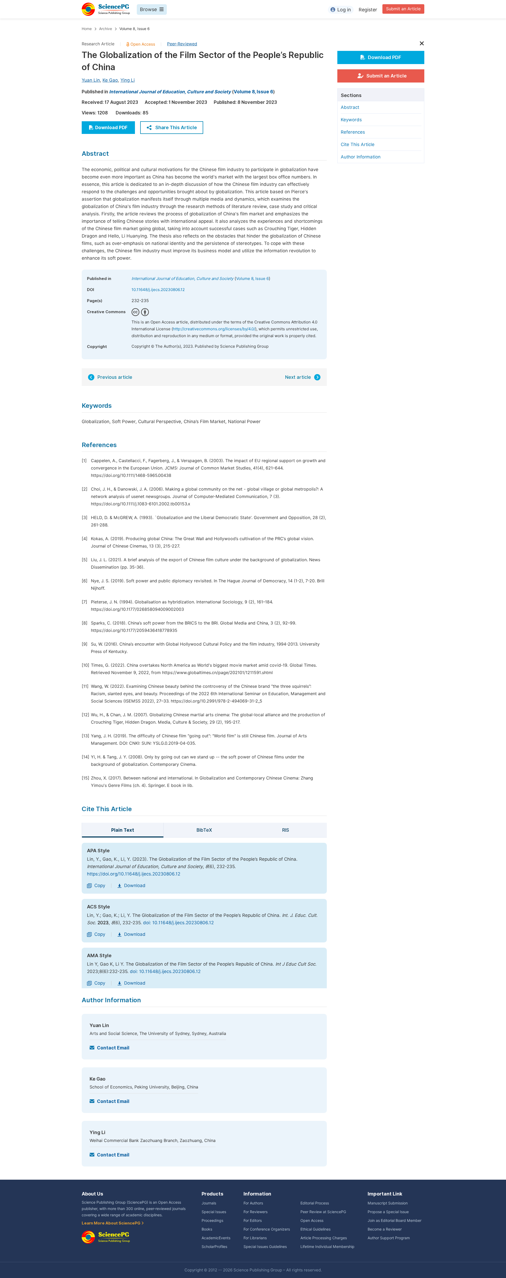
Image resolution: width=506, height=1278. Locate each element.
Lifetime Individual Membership (327, 1247)
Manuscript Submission (388, 1203)
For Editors (253, 1220)
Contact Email (113, 1048)
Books (207, 1229)
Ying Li (127, 80)
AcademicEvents (216, 1238)
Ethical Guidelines (315, 1229)
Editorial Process (314, 1203)
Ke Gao (110, 80)
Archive (105, 29)
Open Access (311, 1220)
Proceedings (212, 1220)
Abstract (350, 107)
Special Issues (214, 1212)
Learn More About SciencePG (111, 1223)
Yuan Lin (91, 80)
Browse (148, 9)
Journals (209, 1203)
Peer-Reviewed (182, 43)
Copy (99, 885)
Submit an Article (403, 8)
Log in (344, 9)
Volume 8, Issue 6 (134, 29)
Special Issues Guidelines (265, 1247)
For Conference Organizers (267, 1229)
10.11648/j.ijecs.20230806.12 (158, 289)
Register (368, 9)
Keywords (351, 119)
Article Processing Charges (323, 1238)
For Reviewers (255, 1212)
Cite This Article (357, 144)
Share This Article (176, 127)
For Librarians (255, 1238)
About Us (92, 1194)
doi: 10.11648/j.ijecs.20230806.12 (178, 922)
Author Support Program (389, 1238)
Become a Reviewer (385, 1229)
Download (134, 885)
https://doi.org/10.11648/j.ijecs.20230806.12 (133, 874)
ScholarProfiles (214, 1247)
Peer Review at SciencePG (323, 1212)
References (353, 132)
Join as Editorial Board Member (394, 1220)
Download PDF (111, 127)
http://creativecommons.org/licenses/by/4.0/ (214, 329)
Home (87, 29)
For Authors (253, 1203)
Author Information (361, 156)
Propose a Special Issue (388, 1212)
